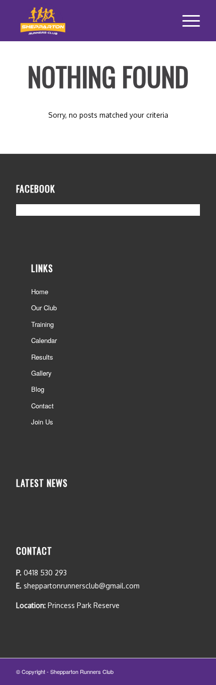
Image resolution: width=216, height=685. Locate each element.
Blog (37, 389)
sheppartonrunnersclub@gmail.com (82, 585)
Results (42, 357)
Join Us (42, 421)
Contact (42, 405)
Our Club (44, 307)
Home (39, 291)
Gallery (41, 373)
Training (42, 324)
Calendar (44, 340)
